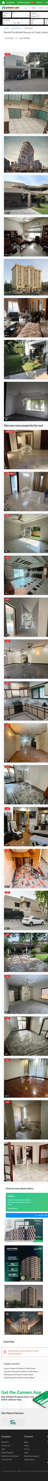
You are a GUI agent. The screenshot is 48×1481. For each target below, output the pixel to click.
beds (32, 20)
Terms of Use (6, 1459)
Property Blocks (25, 2)
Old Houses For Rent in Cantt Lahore (18, 1374)
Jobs (3, 1449)
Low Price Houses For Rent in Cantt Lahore (21, 1371)
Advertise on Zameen (10, 1456)
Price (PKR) (6, 20)
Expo (26, 1452)
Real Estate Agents (31, 1456)
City (14, 13)
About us (5, 1442)
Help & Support (7, 1452)
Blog (26, 1442)
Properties (10, 2)
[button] (6, 15)
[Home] (3, 2)
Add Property (29, 1459)
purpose (6, 13)
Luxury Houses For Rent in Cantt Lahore (20, 1368)
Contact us (5, 1445)
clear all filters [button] (24, 38)
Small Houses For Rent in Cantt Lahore (19, 1378)
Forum (27, 1449)
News (26, 1445)
